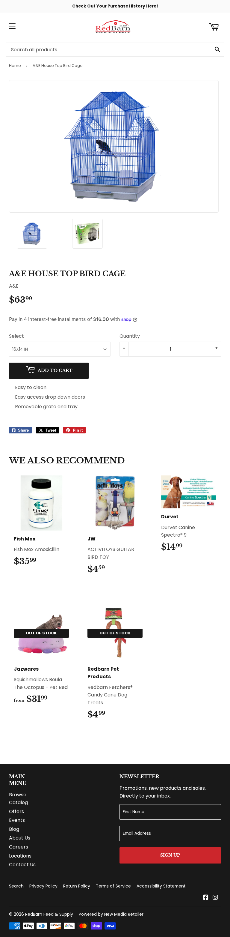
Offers (16, 811)
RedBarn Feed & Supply (49, 914)
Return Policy (76, 886)
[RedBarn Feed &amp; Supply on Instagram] (215, 897)
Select (16, 336)
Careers (18, 846)
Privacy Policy (43, 886)
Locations (20, 855)
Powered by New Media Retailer (111, 914)
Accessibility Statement (161, 886)
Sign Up (170, 855)
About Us (19, 837)
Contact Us (22, 864)
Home (15, 65)
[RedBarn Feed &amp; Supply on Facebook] (205, 897)
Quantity (129, 336)
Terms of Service (113, 886)
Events (17, 820)
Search (16, 886)
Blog (14, 829)
